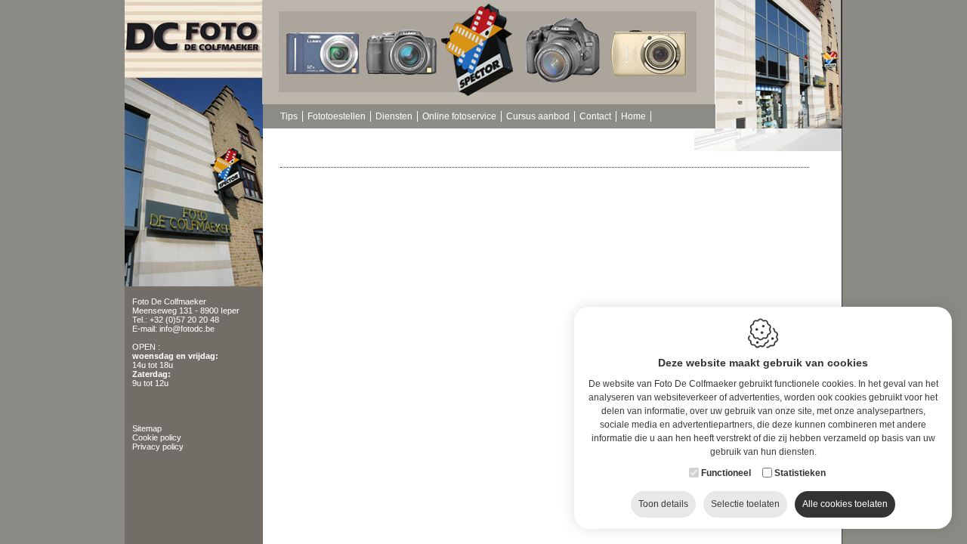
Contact (595, 116)
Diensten (393, 116)
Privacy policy (158, 446)
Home (633, 116)
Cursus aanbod (538, 116)
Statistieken (800, 473)
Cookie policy (156, 437)
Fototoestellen (336, 116)
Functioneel (726, 473)
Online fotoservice (459, 116)
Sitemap (147, 428)
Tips (289, 116)
